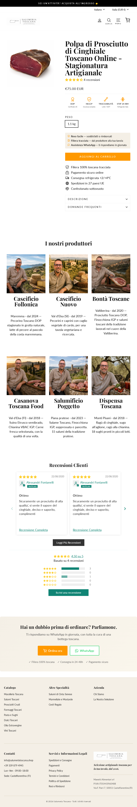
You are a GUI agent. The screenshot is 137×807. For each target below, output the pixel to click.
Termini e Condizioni (59, 775)
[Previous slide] (12, 508)
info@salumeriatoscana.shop (18, 760)
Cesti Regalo (55, 704)
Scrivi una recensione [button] (68, 592)
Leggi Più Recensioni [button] (68, 542)
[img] (28, 477)
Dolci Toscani (11, 720)
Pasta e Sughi (11, 715)
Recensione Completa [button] (33, 530)
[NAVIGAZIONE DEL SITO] (118, 19)
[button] (74, 80)
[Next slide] (125, 508)
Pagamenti (54, 765)
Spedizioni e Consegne (60, 760)
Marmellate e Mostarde (61, 699)
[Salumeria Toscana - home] (110, 756)
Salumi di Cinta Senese (60, 694)
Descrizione (78, 199)
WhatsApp (87, 650)
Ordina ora (55, 650)
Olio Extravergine (13, 725)
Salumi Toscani (11, 699)
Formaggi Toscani (13, 709)
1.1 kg (72, 124)
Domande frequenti (85, 207)
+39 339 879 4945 (13, 765)
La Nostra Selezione (104, 699)
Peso (69, 117)
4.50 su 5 (77, 556)
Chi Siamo (99, 694)
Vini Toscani (10, 730)
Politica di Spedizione (60, 781)
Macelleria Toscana (13, 694)
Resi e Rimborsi (56, 786)
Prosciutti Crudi (12, 704)
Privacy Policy (56, 770)
